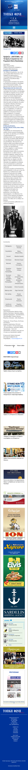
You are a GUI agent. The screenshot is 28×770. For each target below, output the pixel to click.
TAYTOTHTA (13, 760)
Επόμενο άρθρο (20, 345)
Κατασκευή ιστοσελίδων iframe (14, 765)
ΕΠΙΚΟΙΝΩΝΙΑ (15, 732)
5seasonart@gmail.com (16, 338)
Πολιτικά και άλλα (13, 624)
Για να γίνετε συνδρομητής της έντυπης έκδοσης (14, 701)
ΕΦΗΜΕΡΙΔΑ (15, 739)
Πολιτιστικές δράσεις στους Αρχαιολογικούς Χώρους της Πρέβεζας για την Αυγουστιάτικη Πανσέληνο (14, 481)
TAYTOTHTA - (7, 1)
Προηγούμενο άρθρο (10, 345)
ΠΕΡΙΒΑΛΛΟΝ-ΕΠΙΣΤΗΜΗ (15, 736)
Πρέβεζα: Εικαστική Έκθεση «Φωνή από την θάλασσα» (14, 459)
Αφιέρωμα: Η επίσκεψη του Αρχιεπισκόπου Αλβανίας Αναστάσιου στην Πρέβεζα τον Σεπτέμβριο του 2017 (14, 666)
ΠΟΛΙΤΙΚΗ (15, 728)
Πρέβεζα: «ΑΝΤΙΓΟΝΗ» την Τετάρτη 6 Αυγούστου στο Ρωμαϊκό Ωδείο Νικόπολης (13, 59)
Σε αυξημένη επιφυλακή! (14, 635)
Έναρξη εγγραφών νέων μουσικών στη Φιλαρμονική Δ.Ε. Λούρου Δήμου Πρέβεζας (13, 393)
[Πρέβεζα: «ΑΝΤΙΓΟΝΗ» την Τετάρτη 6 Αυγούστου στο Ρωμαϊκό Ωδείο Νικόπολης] (13, 47)
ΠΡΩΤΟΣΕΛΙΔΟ (14, 672)
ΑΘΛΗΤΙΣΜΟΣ (15, 735)
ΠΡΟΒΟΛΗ (15, 741)
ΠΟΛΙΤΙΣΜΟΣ (8, 33)
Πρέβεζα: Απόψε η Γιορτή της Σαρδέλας (13, 371)
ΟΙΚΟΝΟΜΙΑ (15, 729)
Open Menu (14, 27)
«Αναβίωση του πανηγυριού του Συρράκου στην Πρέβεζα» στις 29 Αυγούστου (13, 437)
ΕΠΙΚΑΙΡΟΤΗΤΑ (15, 727)
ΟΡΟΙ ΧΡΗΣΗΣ (18, 760)
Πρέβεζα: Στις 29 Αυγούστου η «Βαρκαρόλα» (14, 414)
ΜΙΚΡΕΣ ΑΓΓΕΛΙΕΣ (15, 738)
